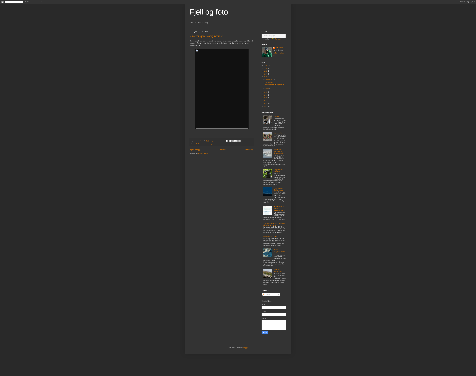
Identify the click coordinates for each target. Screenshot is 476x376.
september (269, 82)
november (269, 79)
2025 (266, 68)
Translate (278, 39)
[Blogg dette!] (233, 141)
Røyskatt (276, 116)
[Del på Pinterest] (240, 141)
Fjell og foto (209, 12)
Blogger (245, 348)
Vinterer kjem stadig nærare (206, 36)
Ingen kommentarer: (217, 141)
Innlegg (267, 294)
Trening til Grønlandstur (278, 270)
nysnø (212, 144)
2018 (266, 92)
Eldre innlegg (248, 150)
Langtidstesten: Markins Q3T (279, 170)
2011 (266, 106)
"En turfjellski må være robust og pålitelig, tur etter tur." (274, 224)
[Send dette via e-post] (230, 141)
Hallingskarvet (200, 144)
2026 (266, 65)
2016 (266, 95)
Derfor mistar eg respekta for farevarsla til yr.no (279, 208)
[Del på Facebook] (238, 141)
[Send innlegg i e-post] (226, 141)
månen (208, 144)
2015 (266, 98)
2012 (266, 104)
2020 (266, 74)
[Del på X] (235, 141)
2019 (266, 77)
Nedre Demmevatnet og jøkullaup (279, 251)
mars (267, 88)
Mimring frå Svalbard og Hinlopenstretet (279, 151)
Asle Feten (279, 48)
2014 (266, 101)
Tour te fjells (278, 133)
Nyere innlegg (195, 150)
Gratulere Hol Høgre (270, 236)
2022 (266, 71)
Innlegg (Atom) (203, 153)
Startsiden (222, 150)
